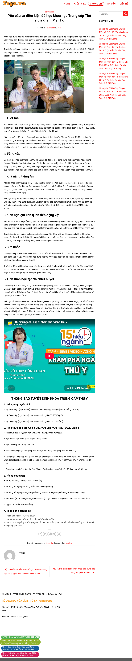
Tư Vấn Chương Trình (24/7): (20, 637)
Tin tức (111, 3)
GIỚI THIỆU (80, 3)
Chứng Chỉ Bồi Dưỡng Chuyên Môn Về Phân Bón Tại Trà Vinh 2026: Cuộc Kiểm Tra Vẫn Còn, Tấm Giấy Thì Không (112, 49)
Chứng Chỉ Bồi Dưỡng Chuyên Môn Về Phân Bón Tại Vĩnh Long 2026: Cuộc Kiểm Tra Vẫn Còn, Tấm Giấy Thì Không (113, 34)
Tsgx (59, 28)
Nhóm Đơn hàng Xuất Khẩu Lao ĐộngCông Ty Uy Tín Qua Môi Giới (18, 648)
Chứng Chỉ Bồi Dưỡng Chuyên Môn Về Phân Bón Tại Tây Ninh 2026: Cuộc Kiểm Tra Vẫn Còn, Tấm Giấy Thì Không (112, 93)
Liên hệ (124, 3)
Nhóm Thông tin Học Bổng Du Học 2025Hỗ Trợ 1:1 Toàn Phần (19, 654)
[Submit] (125, 13)
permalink (68, 543)
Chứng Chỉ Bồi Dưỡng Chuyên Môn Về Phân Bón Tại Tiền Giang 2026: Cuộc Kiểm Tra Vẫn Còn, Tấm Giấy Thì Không (113, 78)
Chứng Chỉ (96, 3)
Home (67, 3)
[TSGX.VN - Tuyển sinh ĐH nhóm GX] (15, 3)
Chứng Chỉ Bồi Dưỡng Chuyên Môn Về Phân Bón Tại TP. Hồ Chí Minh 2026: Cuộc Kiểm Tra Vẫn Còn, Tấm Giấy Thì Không (113, 63)
